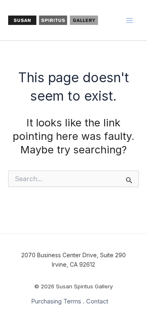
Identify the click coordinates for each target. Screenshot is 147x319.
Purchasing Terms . (58, 301)
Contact (97, 301)
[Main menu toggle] (129, 20)
